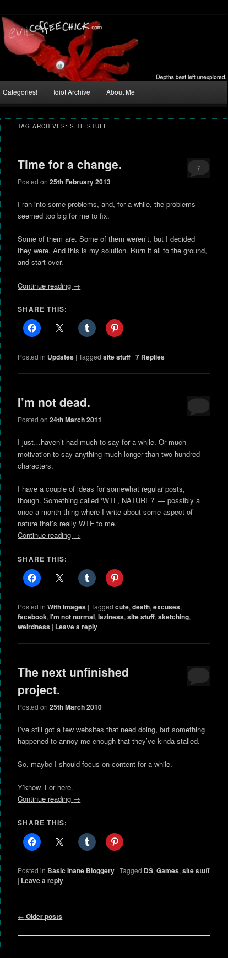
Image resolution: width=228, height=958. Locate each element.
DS (148, 870)
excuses (166, 607)
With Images (66, 607)
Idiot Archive (71, 91)
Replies (150, 357)
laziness (111, 617)
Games (167, 870)
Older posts (40, 916)
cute (122, 607)
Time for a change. (70, 164)
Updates (60, 357)
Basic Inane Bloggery (81, 870)
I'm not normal (72, 617)
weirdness (34, 627)
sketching (173, 617)
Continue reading (49, 285)
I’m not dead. (54, 402)
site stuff (117, 357)
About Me (120, 91)
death (141, 607)
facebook (32, 617)
